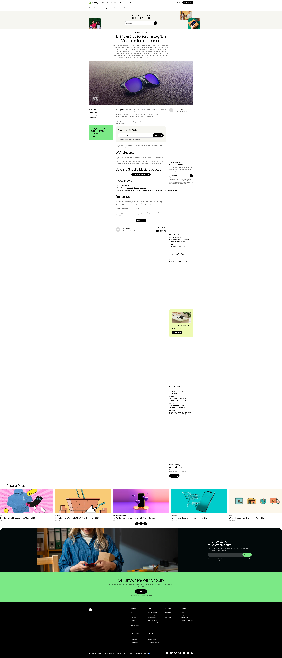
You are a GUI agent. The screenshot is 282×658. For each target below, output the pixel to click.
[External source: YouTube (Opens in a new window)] (175, 653)
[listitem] (141, 505)
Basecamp (130, 190)
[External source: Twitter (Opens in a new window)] (171, 653)
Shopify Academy (153, 620)
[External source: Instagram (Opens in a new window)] (179, 653)
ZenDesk (145, 190)
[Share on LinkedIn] (165, 231)
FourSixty (151, 190)
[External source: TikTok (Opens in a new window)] (184, 653)
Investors (133, 615)
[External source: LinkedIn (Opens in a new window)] (188, 653)
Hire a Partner (151, 617)
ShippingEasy (167, 190)
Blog (90, 8)
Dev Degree (167, 617)
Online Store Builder (153, 637)
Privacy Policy (183, 183)
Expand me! (141, 220)
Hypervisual (159, 190)
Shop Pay (184, 615)
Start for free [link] (158, 135)
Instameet (121, 109)
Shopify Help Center (153, 615)
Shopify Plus (184, 617)
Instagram (143, 188)
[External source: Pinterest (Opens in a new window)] (192, 653)
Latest (120, 8)
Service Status (135, 625)
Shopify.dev (167, 612)
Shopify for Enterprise (187, 620)
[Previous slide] (137, 523)
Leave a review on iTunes (141, 174)
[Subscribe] (155, 23)
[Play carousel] (141, 523)
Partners (133, 617)
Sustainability (135, 637)
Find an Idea (97, 8)
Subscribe (247, 555)
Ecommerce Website (153, 642)
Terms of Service (109, 653)
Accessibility (134, 642)
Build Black (134, 639)
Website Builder (152, 639)
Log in (178, 2)
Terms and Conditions (234, 560)
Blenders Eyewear (127, 185)
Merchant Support (153, 612)
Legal (132, 623)
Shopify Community (153, 623)
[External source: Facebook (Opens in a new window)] (167, 653)
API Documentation (169, 615)
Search (189, 8)
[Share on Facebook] (157, 231)
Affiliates (133, 620)
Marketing (113, 8)
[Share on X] (161, 231)
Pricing (121, 2)
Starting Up (106, 8)
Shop (182, 612)
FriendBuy (138, 190)
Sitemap (130, 653)
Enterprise (128, 2)
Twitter (136, 188)
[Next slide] (145, 523)
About (133, 612)
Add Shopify (174, 476)
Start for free (188, 2)
